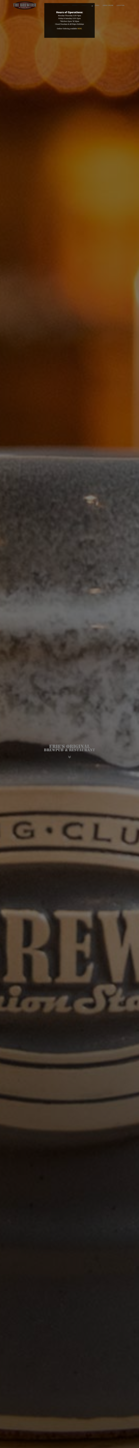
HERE (79, 29)
